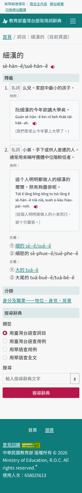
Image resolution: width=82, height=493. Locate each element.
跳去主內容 (38, 3)
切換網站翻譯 (15, 9)
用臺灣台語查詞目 (27, 332)
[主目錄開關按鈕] (72, 21)
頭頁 (49, 429)
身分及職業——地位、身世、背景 (37, 300)
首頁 (7, 36)
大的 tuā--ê (26, 269)
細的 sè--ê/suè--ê (33, 245)
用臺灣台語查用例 (27, 341)
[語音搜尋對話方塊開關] (74, 378)
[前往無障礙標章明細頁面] (30, 444)
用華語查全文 (23, 357)
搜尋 (7, 367)
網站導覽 (57, 3)
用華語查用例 (23, 349)
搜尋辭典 (41, 392)
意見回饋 (11, 444)
